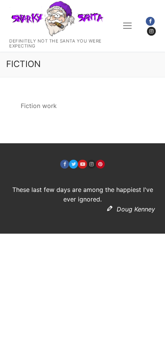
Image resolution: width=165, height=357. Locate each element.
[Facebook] (150, 21)
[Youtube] (82, 164)
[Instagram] (151, 31)
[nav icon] (127, 26)
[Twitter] (73, 164)
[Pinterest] (100, 164)
